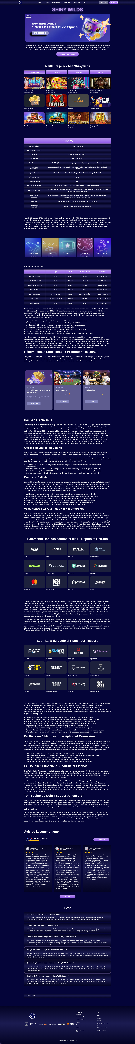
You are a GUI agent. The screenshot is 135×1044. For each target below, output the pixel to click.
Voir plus (67, 896)
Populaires (33, 72)
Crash (77, 72)
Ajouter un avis (101, 839)
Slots (99, 72)
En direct (55, 72)
